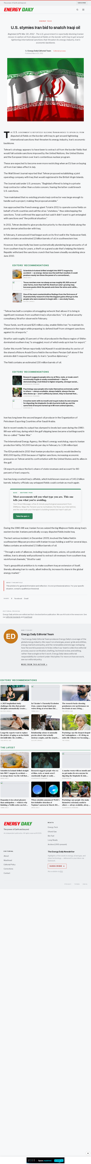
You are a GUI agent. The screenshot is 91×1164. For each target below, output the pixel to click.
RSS (61, 871)
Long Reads (53, 840)
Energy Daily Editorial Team (39, 51)
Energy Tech (53, 827)
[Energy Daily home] (19, 9)
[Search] (77, 10)
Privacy (67, 884)
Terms (77, 884)
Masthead (8, 860)
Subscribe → (57, 866)
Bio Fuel (51, 836)
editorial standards (13, 617)
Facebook (18, 598)
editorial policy (34, 659)
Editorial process (60, 51)
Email (26, 598)
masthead (28, 617)
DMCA (85, 884)
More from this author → (34, 664)
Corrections (8, 869)
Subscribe (82, 3)
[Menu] (83, 9)
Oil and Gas (52, 832)
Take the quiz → (23, 516)
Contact (7, 873)
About (6, 856)
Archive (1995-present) (57, 844)
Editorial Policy (10, 865)
